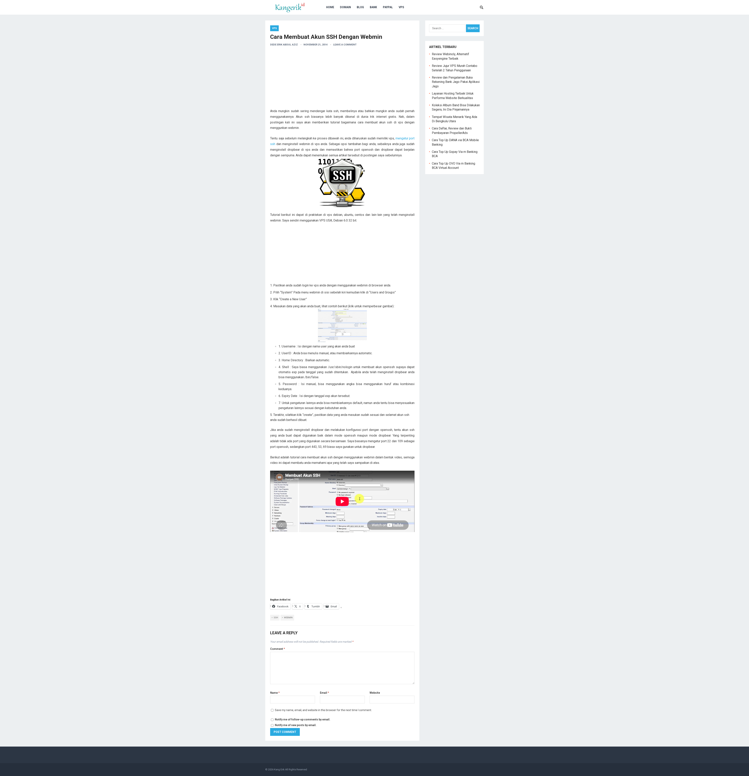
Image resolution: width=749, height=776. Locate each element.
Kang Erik (279, 769)
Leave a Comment (345, 44)
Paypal (388, 7)
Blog (360, 7)
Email (324, 692)
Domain (345, 7)
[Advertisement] (342, 79)
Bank (373, 7)
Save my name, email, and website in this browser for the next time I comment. (323, 710)
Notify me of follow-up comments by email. (302, 719)
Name (275, 692)
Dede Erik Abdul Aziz (284, 44)
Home (330, 7)
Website (375, 692)
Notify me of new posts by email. (295, 725)
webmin (288, 617)
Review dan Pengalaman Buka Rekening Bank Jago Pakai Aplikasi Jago (456, 82)
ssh (276, 617)
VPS (401, 7)
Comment (277, 648)
